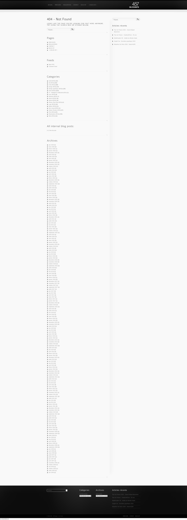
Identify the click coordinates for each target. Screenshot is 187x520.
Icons (50, 94)
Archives (99, 494)
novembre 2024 (53, 164)
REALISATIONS (67, 4)
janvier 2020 (52, 242)
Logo (50, 104)
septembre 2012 (53, 377)
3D (49, 83)
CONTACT (76, 4)
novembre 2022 (53, 201)
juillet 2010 (52, 418)
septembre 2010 (53, 414)
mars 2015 (52, 334)
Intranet (51, 100)
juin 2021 (51, 223)
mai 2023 (51, 191)
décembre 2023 (53, 180)
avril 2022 (51, 211)
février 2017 (52, 299)
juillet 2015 (52, 326)
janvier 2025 (52, 160)
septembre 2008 (53, 447)
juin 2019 (51, 252)
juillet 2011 (52, 398)
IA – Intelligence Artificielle (56, 92)
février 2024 (52, 178)
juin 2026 (51, 145)
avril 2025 (51, 158)
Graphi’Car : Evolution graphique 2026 (124, 41)
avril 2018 (51, 273)
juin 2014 (51, 349)
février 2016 (52, 318)
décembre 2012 (53, 371)
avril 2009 (51, 441)
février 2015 (52, 336)
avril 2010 (51, 423)
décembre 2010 (53, 408)
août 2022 (51, 203)
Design (51, 86)
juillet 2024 (52, 170)
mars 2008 (52, 453)
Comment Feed (53, 66)
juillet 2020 (52, 236)
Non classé (52, 108)
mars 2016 (52, 316)
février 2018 (52, 277)
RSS (53, 81)
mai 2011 (51, 402)
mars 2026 (52, 147)
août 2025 (51, 154)
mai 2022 (51, 209)
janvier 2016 (52, 320)
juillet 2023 (52, 187)
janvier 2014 (52, 355)
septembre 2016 (53, 306)
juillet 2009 (52, 435)
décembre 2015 (53, 322)
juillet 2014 (52, 347)
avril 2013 (51, 365)
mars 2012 (52, 386)
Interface (51, 96)
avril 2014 (51, 351)
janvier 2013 (52, 369)
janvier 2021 (52, 228)
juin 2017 (51, 291)
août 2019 (51, 248)
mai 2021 (51, 225)
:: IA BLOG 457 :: (92, 4)
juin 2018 (51, 269)
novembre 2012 (53, 373)
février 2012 (52, 388)
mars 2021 (52, 226)
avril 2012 (51, 384)
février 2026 (52, 148)
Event (50, 90)
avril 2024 (51, 174)
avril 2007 (51, 460)
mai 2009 (51, 439)
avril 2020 (51, 238)
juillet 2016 (52, 310)
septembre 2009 (53, 433)
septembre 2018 (53, 265)
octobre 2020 (52, 230)
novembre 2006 (53, 462)
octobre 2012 (52, 375)
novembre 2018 (53, 262)
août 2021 (51, 219)
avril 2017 (51, 295)
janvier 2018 (52, 279)
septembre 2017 (53, 287)
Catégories (83, 494)
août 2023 (51, 186)
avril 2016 (51, 314)
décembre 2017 (53, 281)
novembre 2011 (53, 392)
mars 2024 (52, 176)
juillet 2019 (52, 250)
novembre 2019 (53, 244)
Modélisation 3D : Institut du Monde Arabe (125, 38)
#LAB (50, 81)
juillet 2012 (52, 379)
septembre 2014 (53, 345)
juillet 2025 (52, 156)
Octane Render (53, 110)
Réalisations (52, 114)
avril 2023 (51, 193)
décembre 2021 (53, 217)
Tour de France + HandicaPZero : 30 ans (125, 35)
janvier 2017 (52, 301)
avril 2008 (51, 451)
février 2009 (52, 443)
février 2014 (52, 353)
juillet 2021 (52, 221)
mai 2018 (51, 271)
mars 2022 (52, 213)
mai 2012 (51, 382)
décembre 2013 (53, 357)
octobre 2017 (52, 285)
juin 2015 (51, 328)
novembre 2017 (53, 283)
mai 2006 (51, 466)
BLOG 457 (83, 4)
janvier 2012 (52, 390)
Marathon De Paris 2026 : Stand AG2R (124, 44)
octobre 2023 (52, 182)
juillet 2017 (52, 289)
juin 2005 (51, 472)
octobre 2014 (52, 343)
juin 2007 (51, 459)
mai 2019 (51, 254)
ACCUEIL (50, 4)
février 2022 (52, 215)
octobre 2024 (52, 166)
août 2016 (51, 308)
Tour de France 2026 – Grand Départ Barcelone (124, 31)
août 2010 (51, 416)
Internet (51, 98)
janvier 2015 (52, 338)
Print (50, 112)
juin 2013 (51, 361)
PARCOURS (58, 4)
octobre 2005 (52, 468)
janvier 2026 (52, 150)
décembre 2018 (53, 260)
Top (107, 32)
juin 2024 (51, 172)
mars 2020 (52, 240)
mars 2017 (52, 297)
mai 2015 (51, 330)
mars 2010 (52, 425)
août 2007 (51, 455)
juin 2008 (51, 449)
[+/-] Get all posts (51, 130)
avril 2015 (51, 332)
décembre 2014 (53, 340)
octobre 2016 (52, 304)
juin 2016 (51, 312)
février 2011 (52, 404)
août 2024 (51, 168)
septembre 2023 (53, 184)
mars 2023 (52, 195)
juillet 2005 (52, 470)
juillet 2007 (52, 457)
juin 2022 (51, 207)
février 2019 (52, 256)
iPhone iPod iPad (53, 102)
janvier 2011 (52, 406)
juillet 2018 (52, 267)
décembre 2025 (53, 152)
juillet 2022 (52, 205)
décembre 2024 (53, 162)
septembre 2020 (53, 232)
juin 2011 (51, 400)
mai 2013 (51, 363)
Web (50, 116)
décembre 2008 (53, 445)
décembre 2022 (53, 199)
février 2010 (52, 427)
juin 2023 (51, 189)
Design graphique (54, 88)
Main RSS (51, 64)
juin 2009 (51, 437)
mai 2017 (51, 293)
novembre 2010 (53, 410)
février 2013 (52, 367)
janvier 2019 (52, 258)
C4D (50, 85)
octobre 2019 (52, 246)
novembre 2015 (53, 324)
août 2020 (51, 234)
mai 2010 (51, 421)
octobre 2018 (52, 264)
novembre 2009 (53, 431)
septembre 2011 (53, 396)
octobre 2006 (52, 464)
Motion (50, 106)
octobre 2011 (52, 394)
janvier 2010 (52, 429)
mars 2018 (52, 275)
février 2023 (52, 197)
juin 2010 (51, 420)
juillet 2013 (52, 359)
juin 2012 (51, 381)
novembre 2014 (53, 342)
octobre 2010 (52, 412)
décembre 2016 (53, 303)
